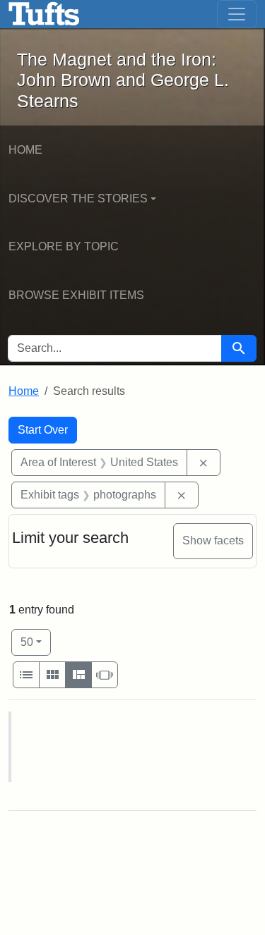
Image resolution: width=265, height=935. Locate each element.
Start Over (43, 430)
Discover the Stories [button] (78, 198)
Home (25, 150)
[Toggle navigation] (237, 14)
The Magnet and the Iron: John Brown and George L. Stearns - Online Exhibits (44, 14)
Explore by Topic (63, 246)
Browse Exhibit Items (76, 295)
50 (35, 641)
